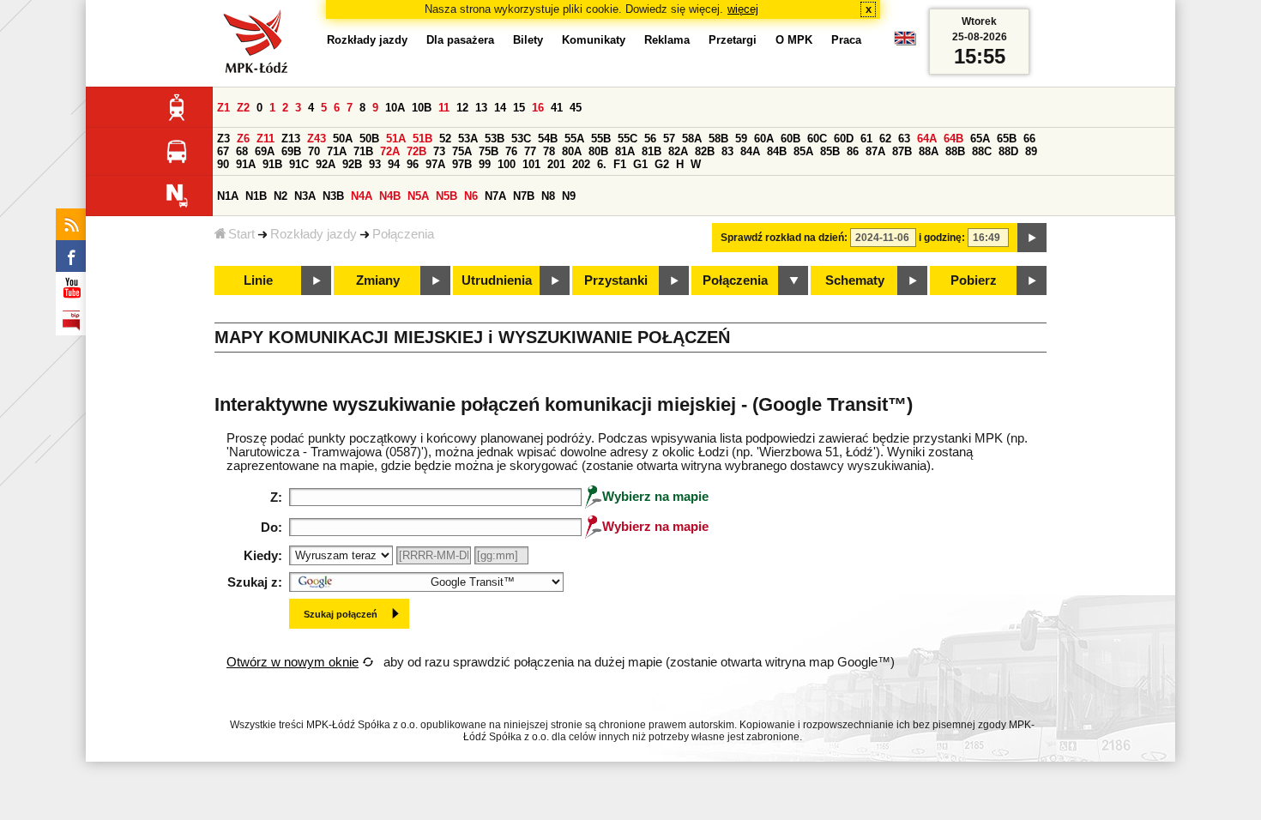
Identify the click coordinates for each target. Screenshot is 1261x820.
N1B (256, 196)
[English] (905, 42)
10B (421, 107)
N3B (333, 196)
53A (468, 138)
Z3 (223, 138)
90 (223, 164)
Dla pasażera (460, 39)
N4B (390, 196)
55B (601, 138)
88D (1008, 151)
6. (601, 164)
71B (363, 151)
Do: (271, 527)
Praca (846, 39)
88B (955, 151)
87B (902, 151)
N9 (569, 196)
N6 (471, 196)
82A (678, 151)
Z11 (265, 138)
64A (927, 138)
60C (817, 138)
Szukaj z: (254, 582)
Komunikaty (593, 39)
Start (241, 234)
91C (299, 164)
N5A (418, 196)
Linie (258, 280)
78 (549, 151)
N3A (305, 196)
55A (574, 138)
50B (369, 138)
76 (511, 151)
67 (223, 151)
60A (764, 138)
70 (314, 151)
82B (705, 151)
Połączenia (403, 234)
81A (625, 151)
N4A (361, 196)
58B (718, 138)
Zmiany (378, 280)
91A (246, 164)
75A (462, 151)
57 (669, 138)
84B (777, 151)
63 (904, 138)
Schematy (854, 280)
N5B (446, 196)
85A (803, 151)
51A (396, 138)
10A (395, 107)
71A (337, 151)
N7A (495, 196)
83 (727, 151)
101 (531, 164)
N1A (227, 196)
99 (485, 164)
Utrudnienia (497, 280)
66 (1029, 138)
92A (325, 164)
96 (413, 164)
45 (576, 107)
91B (272, 164)
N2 (280, 196)
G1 (640, 164)
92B (352, 164)
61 (866, 138)
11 (443, 107)
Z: (276, 497)
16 (538, 107)
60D (844, 138)
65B (1007, 138)
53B (494, 138)
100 (507, 164)
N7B (523, 196)
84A (750, 151)
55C (627, 138)
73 (439, 151)
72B (416, 151)
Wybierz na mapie (655, 496)
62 (885, 138)
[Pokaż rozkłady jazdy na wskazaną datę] (1032, 237)
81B (651, 151)
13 (481, 107)
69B (291, 151)
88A (928, 151)
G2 (662, 164)
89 (1031, 151)
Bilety (528, 39)
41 (557, 107)
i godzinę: (942, 238)
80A (572, 151)
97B (462, 164)
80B (598, 151)
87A (875, 151)
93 (375, 164)
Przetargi (733, 39)
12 (462, 107)
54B (548, 138)
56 (650, 138)
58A (692, 138)
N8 (548, 196)
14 (500, 107)
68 (242, 151)
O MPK (793, 39)
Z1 (223, 107)
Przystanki (616, 280)
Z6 (243, 138)
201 (556, 164)
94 (394, 164)
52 (445, 138)
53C (521, 138)
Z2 (243, 107)
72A (390, 151)
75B (488, 151)
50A (343, 138)
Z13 (290, 138)
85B (830, 151)
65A (980, 138)
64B (953, 138)
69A (265, 151)
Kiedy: (263, 556)
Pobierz (973, 280)
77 (530, 151)
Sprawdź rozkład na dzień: (784, 238)
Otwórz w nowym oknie (292, 662)
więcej (742, 9)
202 (581, 164)
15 (519, 107)
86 (853, 151)
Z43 (316, 138)
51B (422, 138)
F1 (619, 164)
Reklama (667, 39)
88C (982, 151)
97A (435, 164)
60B (790, 138)
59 (741, 138)
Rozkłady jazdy (313, 234)
